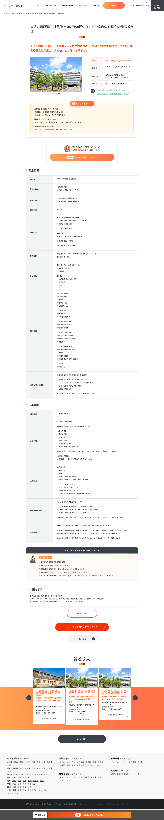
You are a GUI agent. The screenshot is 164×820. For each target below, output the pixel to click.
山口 (35, 784)
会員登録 (113, 5)
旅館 (68, 765)
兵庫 (42, 781)
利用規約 (58, 804)
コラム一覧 (96, 5)
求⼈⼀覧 (12, 13)
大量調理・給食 (95, 777)
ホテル (62, 762)
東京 (21, 768)
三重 (14, 778)
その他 (97, 765)
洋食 (61, 780)
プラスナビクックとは (53, 5)
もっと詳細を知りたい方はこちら (82, 627)
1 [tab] (53, 93)
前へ (27, 696)
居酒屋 (100, 762)
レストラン (71, 762)
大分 (40, 790)
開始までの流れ (68, 5)
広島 (19, 784)
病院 (73, 765)
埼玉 (38, 768)
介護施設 (80, 762)
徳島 (24, 787)
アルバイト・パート (119, 762)
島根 (30, 784)
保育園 (88, 762)
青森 (38, 762)
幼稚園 (62, 765)
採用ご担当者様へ (138, 5)
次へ (134, 696)
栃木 (44, 768)
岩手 (28, 762)
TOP (39, 5)
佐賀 (30, 790)
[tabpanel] (56, 74)
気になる (87, 5)
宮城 (33, 762)
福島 (10, 765)
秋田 (49, 762)
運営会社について (32, 804)
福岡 (19, 790)
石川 (42, 774)
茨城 (49, 768)
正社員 (140, 762)
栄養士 (121, 774)
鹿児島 (10, 793)
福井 (47, 774)
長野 (26, 774)
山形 (44, 762)
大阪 (14, 781)
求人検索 (78, 5)
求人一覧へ (82, 738)
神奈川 (27, 768)
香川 (14, 787)
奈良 (30, 781)
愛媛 (30, 787)
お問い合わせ (47, 804)
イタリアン (64, 777)
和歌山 (35, 781)
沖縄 (17, 793)
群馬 (10, 771)
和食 (86, 777)
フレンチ (73, 777)
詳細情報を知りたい (50, 719)
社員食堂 (80, 765)
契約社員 (132, 762)
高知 (19, 787)
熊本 (45, 790)
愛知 (30, 778)
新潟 (31, 774)
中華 (80, 777)
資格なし (128, 774)
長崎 (35, 790)
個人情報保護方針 (70, 804)
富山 (37, 774)
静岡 (19, 778)
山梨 (21, 774)
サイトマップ (84, 804)
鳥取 (24, 784)
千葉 (33, 768)
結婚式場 (89, 765)
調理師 (114, 774)
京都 (19, 781)
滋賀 (24, 781)
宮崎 (24, 790)
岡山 (14, 784)
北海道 (22, 762)
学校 (94, 762)
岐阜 (24, 778)
